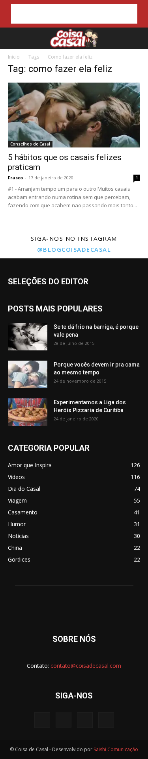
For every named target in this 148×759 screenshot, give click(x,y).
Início (14, 56)
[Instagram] (63, 720)
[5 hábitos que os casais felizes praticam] (74, 115)
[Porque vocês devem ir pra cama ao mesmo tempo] (27, 374)
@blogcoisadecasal (74, 249)
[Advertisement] (74, 14)
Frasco (15, 178)
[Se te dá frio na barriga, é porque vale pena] (27, 336)
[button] (12, 38)
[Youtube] (106, 720)
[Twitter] (85, 720)
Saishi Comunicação (116, 749)
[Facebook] (42, 720)
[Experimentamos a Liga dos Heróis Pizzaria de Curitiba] (27, 412)
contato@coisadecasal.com (86, 665)
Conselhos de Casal (30, 144)
